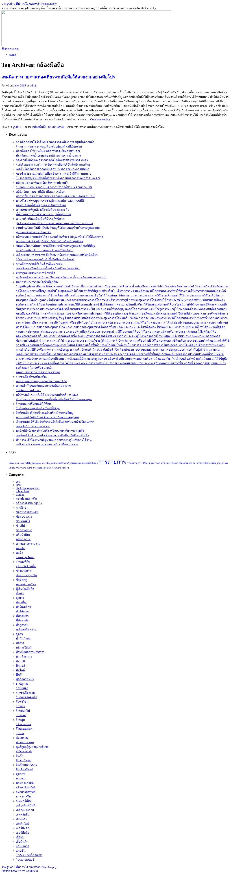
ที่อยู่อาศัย (22, 624)
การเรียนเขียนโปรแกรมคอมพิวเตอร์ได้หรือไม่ (44, 250)
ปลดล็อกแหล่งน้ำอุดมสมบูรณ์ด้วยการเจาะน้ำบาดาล (48, 155)
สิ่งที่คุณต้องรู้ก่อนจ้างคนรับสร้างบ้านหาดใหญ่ (44, 412)
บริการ (20, 643)
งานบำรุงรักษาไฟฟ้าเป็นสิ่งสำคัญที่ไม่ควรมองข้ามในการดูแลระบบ (58, 227)
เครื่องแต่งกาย (25, 810)
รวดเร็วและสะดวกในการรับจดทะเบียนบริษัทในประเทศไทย (53, 164)
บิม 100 (20, 661)
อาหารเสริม (23, 796)
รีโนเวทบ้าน (23, 724)
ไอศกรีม (65, 468)
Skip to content (10, 48)
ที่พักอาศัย (22, 620)
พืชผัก (19, 674)
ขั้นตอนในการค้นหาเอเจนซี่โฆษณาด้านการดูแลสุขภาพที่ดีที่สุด (55, 245)
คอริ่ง (19, 552)
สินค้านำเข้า (23, 760)
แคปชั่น (20, 850)
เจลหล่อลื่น (23, 814)
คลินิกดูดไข (23, 539)
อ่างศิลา (47, 468)
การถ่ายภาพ (56, 126)
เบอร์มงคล (22, 828)
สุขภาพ (20, 773)
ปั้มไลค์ (20, 670)
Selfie (53, 463)
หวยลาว (21, 778)
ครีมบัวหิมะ (23, 534)
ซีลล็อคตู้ (21, 579)
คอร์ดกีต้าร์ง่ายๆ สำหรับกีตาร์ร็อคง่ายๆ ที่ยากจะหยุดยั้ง (50, 430)
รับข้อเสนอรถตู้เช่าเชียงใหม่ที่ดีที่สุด (38, 408)
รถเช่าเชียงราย (25, 692)
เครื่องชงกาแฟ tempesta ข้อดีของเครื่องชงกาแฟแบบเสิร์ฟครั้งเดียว (57, 254)
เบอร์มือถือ (22, 832)
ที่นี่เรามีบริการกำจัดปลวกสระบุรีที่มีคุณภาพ (43, 214)
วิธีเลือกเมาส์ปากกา (28, 390)
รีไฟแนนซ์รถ (24, 728)
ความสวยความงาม (28, 543)
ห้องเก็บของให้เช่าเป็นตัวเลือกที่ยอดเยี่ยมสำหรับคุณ (48, 151)
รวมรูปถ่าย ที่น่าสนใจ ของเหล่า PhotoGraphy (29, 3)
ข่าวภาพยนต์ (24, 530)
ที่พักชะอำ (22, 615)
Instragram (36, 463)
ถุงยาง (20, 597)
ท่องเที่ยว (21, 602)
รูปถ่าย (17, 126)
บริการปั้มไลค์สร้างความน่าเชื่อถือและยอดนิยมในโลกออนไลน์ (55, 196)
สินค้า (19, 755)
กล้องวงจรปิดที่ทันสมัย (88, 463)
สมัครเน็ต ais (24, 751)
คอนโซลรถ (155, 463)
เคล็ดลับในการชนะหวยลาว (33, 426)
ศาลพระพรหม (25, 742)
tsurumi (20, 494)
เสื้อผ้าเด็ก (22, 841)
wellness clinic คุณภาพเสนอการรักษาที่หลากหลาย (47, 444)
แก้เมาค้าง (22, 846)
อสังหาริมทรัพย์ (25, 787)
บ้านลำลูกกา (24, 656)
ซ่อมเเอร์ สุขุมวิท (26, 575)
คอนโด (20, 548)
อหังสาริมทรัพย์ (25, 791)
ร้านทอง (21, 715)
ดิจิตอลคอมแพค (185, 463)
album (11, 463)
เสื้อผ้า (20, 837)
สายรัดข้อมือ (38, 468)
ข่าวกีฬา (21, 525)
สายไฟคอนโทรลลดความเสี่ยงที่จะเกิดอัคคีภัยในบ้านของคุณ (54, 399)
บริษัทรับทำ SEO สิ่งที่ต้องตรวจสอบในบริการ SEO (47, 394)
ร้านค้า (20, 706)
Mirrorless (46, 463)
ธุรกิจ (219, 463)
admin (33, 85)
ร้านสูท (20, 719)
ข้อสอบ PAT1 (24, 516)
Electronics (19, 463)
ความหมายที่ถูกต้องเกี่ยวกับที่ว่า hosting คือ (42, 209)
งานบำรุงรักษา (25, 557)
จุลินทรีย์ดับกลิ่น (26, 566)
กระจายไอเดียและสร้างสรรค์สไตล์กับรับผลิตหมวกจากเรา (52, 160)
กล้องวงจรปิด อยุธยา (29, 503)
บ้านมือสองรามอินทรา (30, 652)
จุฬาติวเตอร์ (166, 463)
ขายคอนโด (23, 521)
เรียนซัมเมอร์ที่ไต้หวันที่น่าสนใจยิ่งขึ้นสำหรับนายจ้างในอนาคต (55, 421)
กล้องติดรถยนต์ (62, 463)
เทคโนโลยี (22, 823)
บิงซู (13, 468)
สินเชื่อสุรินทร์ (24, 769)
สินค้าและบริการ (26, 764)
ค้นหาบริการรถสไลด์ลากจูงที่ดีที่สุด (38, 372)
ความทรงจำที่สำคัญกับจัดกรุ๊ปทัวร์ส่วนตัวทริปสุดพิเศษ (49, 241)
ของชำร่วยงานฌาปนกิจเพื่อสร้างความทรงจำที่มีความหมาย (53, 173)
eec (18, 481)
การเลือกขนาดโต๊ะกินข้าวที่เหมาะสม (39, 263)
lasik (18, 484)
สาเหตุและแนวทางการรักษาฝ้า (35, 272)
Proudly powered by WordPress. (19, 870)
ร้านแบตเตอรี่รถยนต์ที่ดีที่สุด (33, 403)
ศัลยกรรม (22, 737)
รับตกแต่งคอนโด (26, 697)
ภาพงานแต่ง (21, 468)
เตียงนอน (21, 819)
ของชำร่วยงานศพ (27, 512)
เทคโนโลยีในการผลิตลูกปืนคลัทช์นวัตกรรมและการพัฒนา (52, 169)
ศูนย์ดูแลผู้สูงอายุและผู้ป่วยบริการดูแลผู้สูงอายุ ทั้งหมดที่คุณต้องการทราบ (61, 277)
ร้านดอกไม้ (23, 710)
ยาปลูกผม (22, 683)
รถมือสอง (22, 688)
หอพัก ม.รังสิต (25, 782)
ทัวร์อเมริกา (23, 606)
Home (12, 54)
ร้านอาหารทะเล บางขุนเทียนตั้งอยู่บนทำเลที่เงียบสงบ (49, 146)
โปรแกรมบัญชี (25, 859)
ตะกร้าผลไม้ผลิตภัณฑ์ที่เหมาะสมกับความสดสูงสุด (47, 417)
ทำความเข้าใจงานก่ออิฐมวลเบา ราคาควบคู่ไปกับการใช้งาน (53, 439)
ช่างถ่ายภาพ (24, 570)
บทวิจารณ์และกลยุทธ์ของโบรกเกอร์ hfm (41, 381)
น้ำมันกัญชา (23, 638)
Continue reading (102, 119)
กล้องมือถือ (39, 126)
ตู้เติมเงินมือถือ (25, 588)
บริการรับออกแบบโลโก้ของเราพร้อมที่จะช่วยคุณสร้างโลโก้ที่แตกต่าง (59, 236)
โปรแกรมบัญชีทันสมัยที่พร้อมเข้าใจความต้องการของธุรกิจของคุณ (58, 178)
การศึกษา (22, 507)
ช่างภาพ (174, 463)
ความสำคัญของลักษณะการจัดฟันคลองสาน (43, 385)
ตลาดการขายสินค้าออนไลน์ (204, 463)
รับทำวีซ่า (22, 701)
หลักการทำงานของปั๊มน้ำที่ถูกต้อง (37, 281)
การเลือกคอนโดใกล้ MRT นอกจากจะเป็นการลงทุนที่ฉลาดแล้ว (55, 142)
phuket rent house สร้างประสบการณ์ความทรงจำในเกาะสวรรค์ (54, 223)
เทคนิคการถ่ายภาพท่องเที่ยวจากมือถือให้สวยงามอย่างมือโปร (58, 77)
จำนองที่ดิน (23, 561)
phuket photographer (28, 488)
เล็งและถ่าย (56, 468)
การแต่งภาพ (132, 463)
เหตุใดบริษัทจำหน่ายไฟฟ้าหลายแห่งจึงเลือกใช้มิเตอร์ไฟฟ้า (52, 435)
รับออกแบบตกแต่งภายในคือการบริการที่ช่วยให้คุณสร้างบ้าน (54, 187)
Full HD (28, 463)
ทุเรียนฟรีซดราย (26, 629)
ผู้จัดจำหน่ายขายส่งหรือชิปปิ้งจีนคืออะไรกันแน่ (45, 259)
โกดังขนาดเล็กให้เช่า (29, 855)
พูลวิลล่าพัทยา (25, 679)
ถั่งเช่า (20, 593)
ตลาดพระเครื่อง (26, 584)
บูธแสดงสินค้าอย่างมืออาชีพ (33, 232)
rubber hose (22, 491)
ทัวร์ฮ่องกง (22, 611)
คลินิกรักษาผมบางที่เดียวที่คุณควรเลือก (40, 191)
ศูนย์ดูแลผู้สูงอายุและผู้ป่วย (32, 746)
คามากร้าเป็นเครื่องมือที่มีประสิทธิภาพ (40, 218)
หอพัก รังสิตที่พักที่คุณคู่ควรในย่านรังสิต (41, 205)
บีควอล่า (21, 665)
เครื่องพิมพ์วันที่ (25, 805)
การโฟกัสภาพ (144, 463)
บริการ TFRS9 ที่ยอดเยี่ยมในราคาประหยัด (42, 182)
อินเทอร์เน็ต (23, 801)
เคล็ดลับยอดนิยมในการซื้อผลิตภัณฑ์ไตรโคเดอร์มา (48, 268)
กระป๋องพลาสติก (26, 498)
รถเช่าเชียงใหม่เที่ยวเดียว (31, 376)
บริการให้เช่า (24, 647)
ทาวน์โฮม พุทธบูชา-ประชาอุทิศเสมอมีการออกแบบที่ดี (50, 200)
